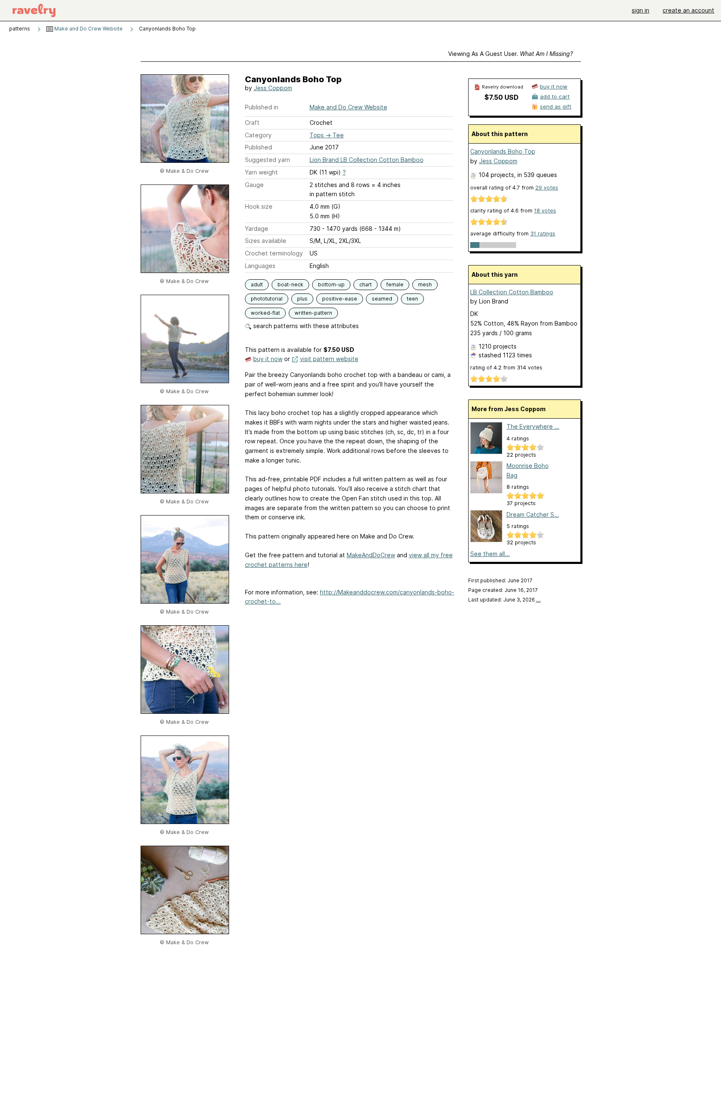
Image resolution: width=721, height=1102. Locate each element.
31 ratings (542, 233)
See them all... (490, 553)
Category (258, 135)
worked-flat (265, 313)
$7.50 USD (501, 97)
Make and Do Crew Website (88, 28)
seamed (382, 299)
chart (365, 284)
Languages (260, 265)
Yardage (256, 228)
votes (546, 188)
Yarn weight (261, 172)
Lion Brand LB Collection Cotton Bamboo (367, 159)
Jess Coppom (273, 87)
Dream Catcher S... (533, 514)
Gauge (254, 184)
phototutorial (266, 299)
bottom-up (331, 284)
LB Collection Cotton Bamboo (511, 292)
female (394, 284)
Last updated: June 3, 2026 (504, 599)
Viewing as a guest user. (510, 53)
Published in (261, 107)
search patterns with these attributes (305, 325)
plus (302, 299)
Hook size (258, 206)
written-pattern (313, 313)
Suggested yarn (267, 159)
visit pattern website (329, 358)
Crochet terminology (274, 253)
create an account (688, 10)
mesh (425, 284)
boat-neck (290, 284)
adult (257, 284)
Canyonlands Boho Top (502, 151)
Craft (252, 122)
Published (258, 147)
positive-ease (339, 299)
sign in (640, 10)
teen (412, 299)
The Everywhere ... (533, 426)
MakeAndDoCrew (371, 555)
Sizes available (265, 240)
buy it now (267, 358)
